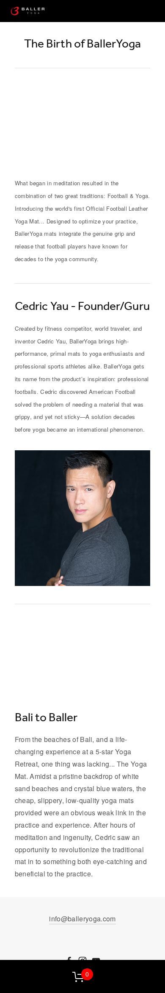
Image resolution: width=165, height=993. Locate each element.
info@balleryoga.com (82, 918)
